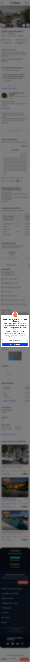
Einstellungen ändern (15, 340)
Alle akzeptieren (15, 344)
